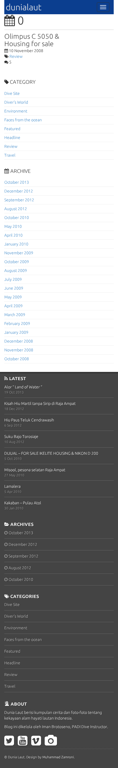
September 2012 (19, 200)
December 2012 (18, 191)
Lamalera (12, 486)
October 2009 (16, 261)
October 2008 (16, 359)
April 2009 (13, 306)
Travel (9, 155)
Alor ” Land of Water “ (23, 387)
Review (16, 56)
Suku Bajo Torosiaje (21, 436)
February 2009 (17, 323)
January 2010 (16, 244)
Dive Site (12, 93)
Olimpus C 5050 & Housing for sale (31, 40)
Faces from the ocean (23, 120)
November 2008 (18, 350)
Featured (12, 128)
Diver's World (16, 102)
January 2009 (16, 332)
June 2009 (13, 288)
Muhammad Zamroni (58, 757)
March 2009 (14, 314)
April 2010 (13, 235)
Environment (15, 111)
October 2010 (16, 217)
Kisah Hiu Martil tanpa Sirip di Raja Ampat (40, 403)
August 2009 (15, 270)
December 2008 (18, 341)
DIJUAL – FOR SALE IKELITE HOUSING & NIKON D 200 (51, 453)
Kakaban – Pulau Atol (22, 503)
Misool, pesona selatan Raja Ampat (34, 470)
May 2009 (13, 297)
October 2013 (16, 182)
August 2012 (15, 208)
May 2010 (13, 226)
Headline (12, 137)
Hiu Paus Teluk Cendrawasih (29, 420)
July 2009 (13, 279)
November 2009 (18, 253)
